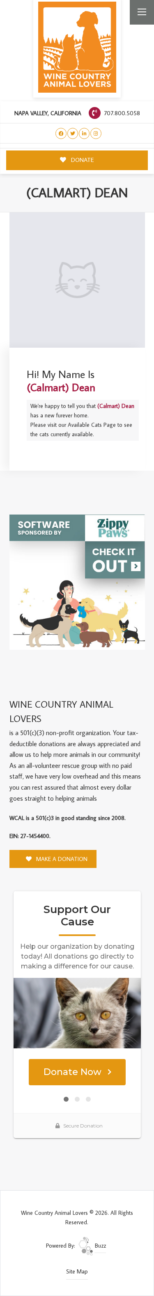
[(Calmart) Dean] (77, 280)
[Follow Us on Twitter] (72, 133)
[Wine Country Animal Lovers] (77, 47)
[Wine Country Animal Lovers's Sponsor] (77, 581)
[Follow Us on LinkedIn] (84, 133)
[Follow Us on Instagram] (95, 133)
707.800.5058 (121, 113)
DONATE (81, 160)
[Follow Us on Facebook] (61, 133)
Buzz (99, 1245)
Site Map (77, 1271)
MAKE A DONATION (60, 859)
